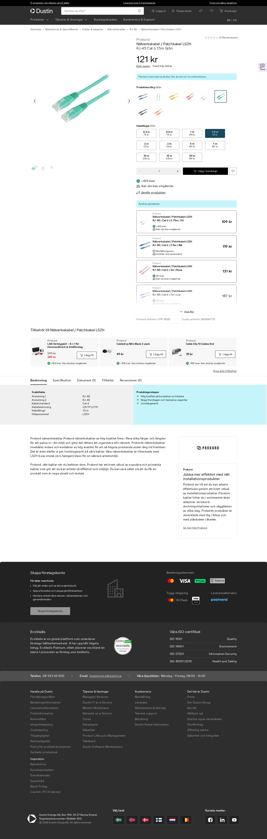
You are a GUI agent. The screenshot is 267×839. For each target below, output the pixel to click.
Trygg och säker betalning (223, 3)
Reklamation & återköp (150, 708)
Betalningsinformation (45, 702)
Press (191, 697)
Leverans (141, 702)
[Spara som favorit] (233, 171)
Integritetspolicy (41, 724)
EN (235, 20)
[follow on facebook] (210, 819)
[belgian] (186, 819)
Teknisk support (146, 713)
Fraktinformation (41, 713)
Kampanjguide (40, 741)
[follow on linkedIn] (222, 819)
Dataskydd (90, 724)
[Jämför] (200, 11)
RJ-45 (133, 29)
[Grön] (142, 96)
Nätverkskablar (116, 29)
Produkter (37, 19)
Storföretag (195, 724)
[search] (139, 11)
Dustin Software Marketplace (102, 746)
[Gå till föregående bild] (35, 101)
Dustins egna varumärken (204, 719)
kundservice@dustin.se (106, 676)
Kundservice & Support (139, 19)
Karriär (192, 708)
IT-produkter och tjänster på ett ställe (49, 3)
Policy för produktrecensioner (50, 746)
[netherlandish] (172, 819)
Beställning (142, 697)
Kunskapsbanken (105, 19)
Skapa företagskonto (50, 611)
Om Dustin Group (199, 702)
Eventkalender (40, 775)
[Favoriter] (211, 11)
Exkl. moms (143, 66)
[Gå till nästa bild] (129, 101)
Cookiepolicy (39, 730)
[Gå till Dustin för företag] (42, 11)
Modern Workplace (96, 708)
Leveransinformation (44, 708)
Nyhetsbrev (38, 764)
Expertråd (37, 781)
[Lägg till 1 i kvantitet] (177, 171)
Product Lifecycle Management (104, 735)
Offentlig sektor (198, 730)
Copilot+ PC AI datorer (45, 792)
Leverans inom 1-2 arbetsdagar (139, 3)
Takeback (89, 741)
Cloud (87, 719)
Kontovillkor (38, 719)
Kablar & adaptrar (92, 29)
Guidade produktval (44, 752)
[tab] (40, 380)
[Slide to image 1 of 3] (34, 168)
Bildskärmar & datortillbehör (61, 29)
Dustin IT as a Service (97, 702)
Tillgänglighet (39, 735)
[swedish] (119, 819)
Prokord (143, 39)
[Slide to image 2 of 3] (43, 168)
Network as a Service (97, 713)
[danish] (145, 819)
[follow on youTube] (234, 819)
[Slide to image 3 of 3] (51, 168)
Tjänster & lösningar (69, 19)
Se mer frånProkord (195, 527)
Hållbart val (195, 713)
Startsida (35, 29)
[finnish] (159, 819)
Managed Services (95, 697)
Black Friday (38, 786)
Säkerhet (89, 730)
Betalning (141, 719)
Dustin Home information (152, 724)
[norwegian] (132, 819)
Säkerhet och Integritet (203, 735)
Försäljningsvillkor (42, 697)
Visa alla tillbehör (225, 371)
